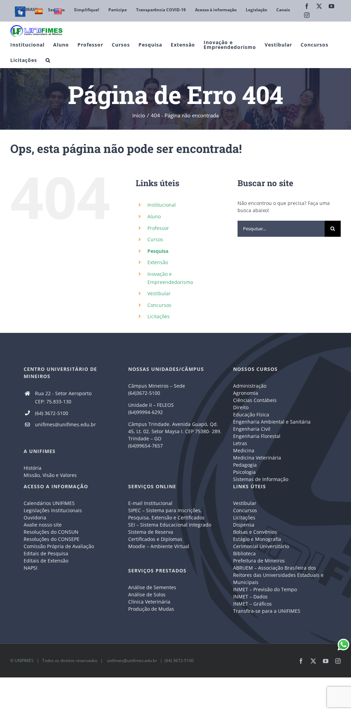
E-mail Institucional (150, 503)
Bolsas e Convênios (255, 532)
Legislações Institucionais (53, 510)
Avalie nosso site (43, 524)
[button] (48, 60)
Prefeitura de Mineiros (259, 560)
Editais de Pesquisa (46, 553)
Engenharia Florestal (256, 436)
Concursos (159, 305)
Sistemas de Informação (260, 479)
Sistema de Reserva (150, 532)
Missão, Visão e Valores (50, 475)
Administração (249, 386)
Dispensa (243, 524)
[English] (58, 11)
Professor (158, 228)
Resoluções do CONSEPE (52, 539)
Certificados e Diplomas (155, 539)
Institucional (161, 205)
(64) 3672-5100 (51, 413)
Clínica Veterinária (149, 601)
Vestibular (159, 293)
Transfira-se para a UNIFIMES (266, 611)
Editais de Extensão (46, 560)
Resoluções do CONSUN (51, 532)
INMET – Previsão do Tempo (265, 589)
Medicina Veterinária (257, 457)
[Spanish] (39, 11)
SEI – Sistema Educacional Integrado (169, 524)
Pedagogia (245, 465)
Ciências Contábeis (255, 400)
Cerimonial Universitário (261, 546)
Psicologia (244, 472)
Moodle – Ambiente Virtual (158, 546)
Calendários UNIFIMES (49, 503)
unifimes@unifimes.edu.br (65, 424)
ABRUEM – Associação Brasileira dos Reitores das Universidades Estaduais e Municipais (278, 575)
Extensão (157, 262)
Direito (241, 407)
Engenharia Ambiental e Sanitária (272, 421)
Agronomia (245, 393)
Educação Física (251, 414)
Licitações (158, 316)
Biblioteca (244, 553)
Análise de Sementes (152, 587)
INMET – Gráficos (252, 603)
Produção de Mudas (151, 609)
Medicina (243, 450)
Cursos (155, 239)
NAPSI (31, 568)
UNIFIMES (24, 660)
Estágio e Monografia (257, 539)
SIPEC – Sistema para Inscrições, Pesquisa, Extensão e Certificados (166, 514)
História (32, 468)
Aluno (154, 216)
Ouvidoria (35, 517)
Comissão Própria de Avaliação (59, 546)
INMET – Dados (250, 596)
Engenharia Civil (251, 429)
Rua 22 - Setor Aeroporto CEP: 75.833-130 (63, 397)
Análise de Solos (147, 594)
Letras (240, 443)
